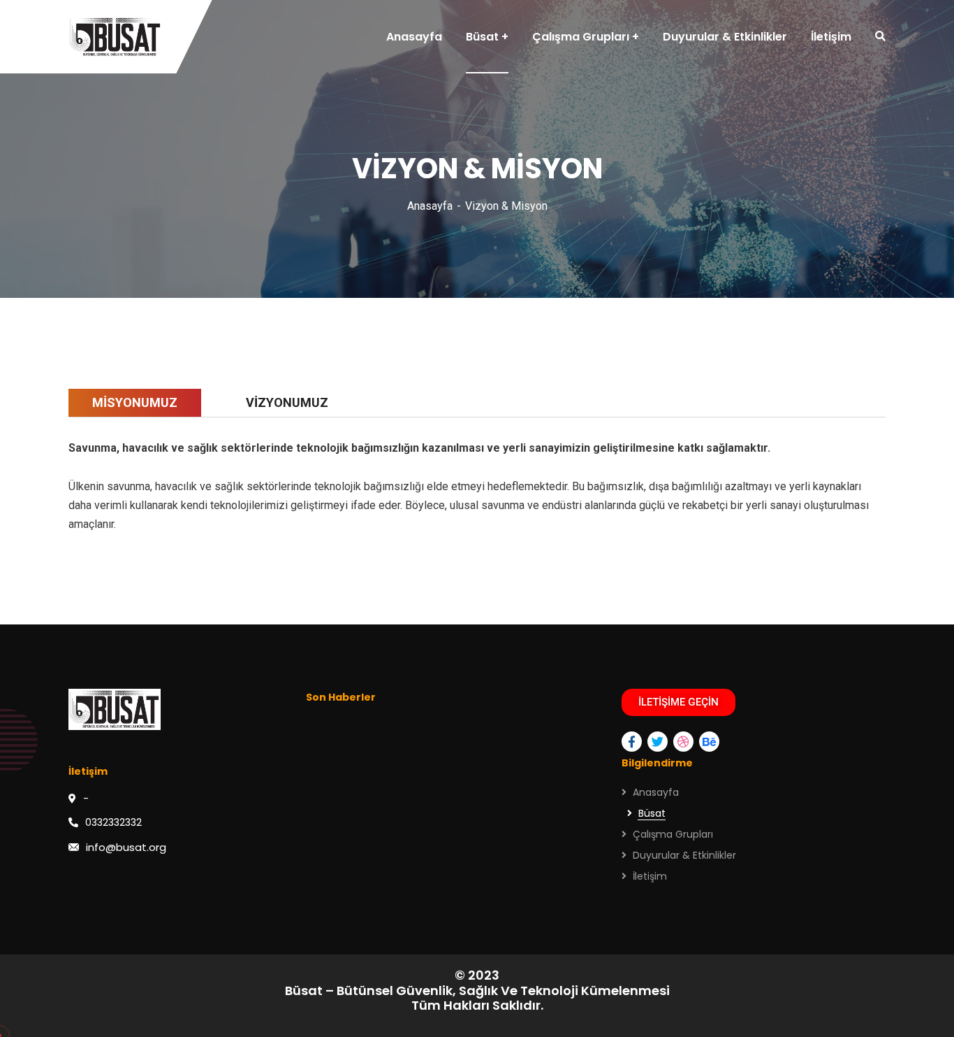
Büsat (652, 813)
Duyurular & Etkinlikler (684, 855)
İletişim (650, 876)
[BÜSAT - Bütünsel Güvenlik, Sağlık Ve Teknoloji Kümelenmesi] (115, 37)
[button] (678, 702)
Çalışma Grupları (673, 834)
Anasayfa (430, 206)
